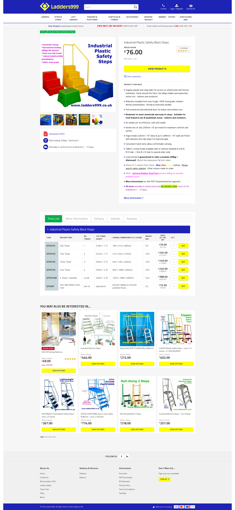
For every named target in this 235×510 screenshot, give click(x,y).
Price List (53, 218)
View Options (58, 370)
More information (132, 198)
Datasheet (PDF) (56, 134)
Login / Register (176, 8)
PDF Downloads (125, 477)
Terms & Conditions (127, 489)
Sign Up (163, 479)
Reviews (132, 218)
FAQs (42, 493)
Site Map (122, 493)
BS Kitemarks (124, 481)
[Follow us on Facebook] (121, 456)
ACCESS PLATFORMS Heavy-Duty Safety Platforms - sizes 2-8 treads (97, 415)
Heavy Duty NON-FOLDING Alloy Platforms (137, 348)
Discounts (123, 473)
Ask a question (134, 76)
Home (43, 32)
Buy (183, 245)
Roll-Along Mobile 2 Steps (130, 413)
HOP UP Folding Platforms (52, 352)
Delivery (99, 218)
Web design (73, 506)
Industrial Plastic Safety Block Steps (61, 32)
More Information (77, 218)
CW (82, 506)
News (42, 497)
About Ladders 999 (47, 481)
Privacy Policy (124, 485)
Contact (163, 8)
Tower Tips (44, 489)
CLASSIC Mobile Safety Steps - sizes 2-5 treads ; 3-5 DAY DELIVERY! (175, 349)
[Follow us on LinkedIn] (127, 456)
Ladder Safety (45, 485)
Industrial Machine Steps (91, 348)
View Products (157, 69)
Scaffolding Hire (186, 18)
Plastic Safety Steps (50, 437)
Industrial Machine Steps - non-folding (174, 413)
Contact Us (44, 477)
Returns (83, 477)
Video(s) (115, 218)
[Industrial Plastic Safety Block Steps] (78, 74)
